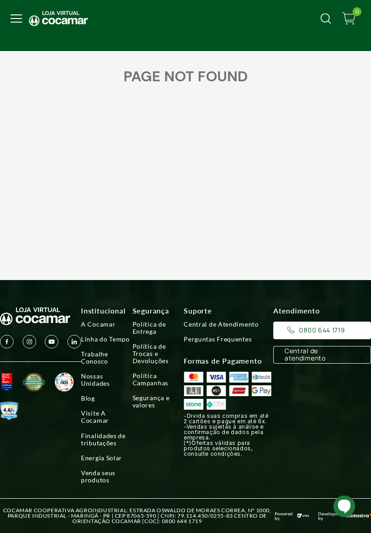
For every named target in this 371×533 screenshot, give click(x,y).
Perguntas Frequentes (218, 339)
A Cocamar (98, 324)
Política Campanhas (150, 379)
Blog (88, 398)
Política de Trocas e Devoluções (151, 354)
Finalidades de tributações (103, 439)
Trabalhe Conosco (94, 358)
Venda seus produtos (98, 476)
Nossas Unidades (95, 380)
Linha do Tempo (105, 339)
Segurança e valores (151, 401)
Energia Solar (101, 458)
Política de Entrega (149, 328)
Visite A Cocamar (95, 417)
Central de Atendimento (221, 324)
